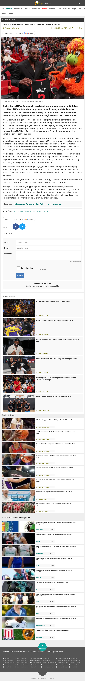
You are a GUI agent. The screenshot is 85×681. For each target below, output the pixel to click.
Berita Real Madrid (63, 660)
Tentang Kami (8, 651)
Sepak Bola (39, 529)
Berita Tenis (8, 667)
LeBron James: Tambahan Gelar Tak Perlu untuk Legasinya (37, 204)
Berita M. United (36, 658)
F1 (37, 589)
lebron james (29, 211)
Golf (79, 9)
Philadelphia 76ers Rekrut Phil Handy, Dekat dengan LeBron (56, 358)
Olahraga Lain (40, 625)
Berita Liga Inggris (22, 658)
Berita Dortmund (62, 662)
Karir (61, 651)
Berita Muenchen (76, 660)
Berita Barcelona (63, 658)
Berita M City (74, 667)
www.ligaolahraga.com (45, 678)
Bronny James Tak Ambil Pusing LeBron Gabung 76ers (54, 320)
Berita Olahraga (7, 13)
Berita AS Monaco (63, 667)
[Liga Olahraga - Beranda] (43, 3)
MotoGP (27, 9)
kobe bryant (18, 211)
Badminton (36, 9)
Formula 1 (66, 9)
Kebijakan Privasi (20, 651)
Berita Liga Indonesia (23, 667)
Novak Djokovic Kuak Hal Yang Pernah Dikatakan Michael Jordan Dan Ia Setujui (56, 378)
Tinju (74, 9)
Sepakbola (18, 9)
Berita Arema (47, 665)
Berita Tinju (8, 665)
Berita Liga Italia (21, 660)
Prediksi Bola (40, 637)
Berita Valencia (75, 662)
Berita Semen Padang (49, 662)
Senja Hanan (15, 28)
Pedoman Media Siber (37, 651)
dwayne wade (42, 211)
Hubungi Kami (52, 651)
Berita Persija (46, 660)
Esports (52, 9)
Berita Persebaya (48, 667)
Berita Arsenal (35, 660)
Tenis (59, 9)
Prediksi (9, 9)
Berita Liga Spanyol (22, 662)
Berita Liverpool (36, 662)
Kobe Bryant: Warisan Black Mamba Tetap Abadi (53, 301)
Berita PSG (34, 667)
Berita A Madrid (75, 665)
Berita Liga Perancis (23, 665)
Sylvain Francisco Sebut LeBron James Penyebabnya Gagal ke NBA (57, 340)
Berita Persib (46, 658)
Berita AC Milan (62, 665)
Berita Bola (8, 658)
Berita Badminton (10, 662)
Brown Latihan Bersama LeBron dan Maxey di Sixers (53, 396)
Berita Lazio (74, 658)
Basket (44, 9)
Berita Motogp (9, 660)
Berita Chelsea (35, 665)
